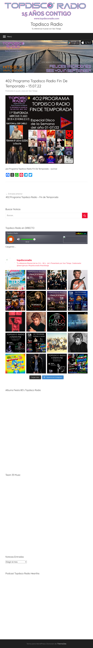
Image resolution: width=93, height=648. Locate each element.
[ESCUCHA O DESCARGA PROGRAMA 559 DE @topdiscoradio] (36, 280)
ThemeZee (61, 644)
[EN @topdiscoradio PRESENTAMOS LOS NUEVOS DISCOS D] (15, 343)
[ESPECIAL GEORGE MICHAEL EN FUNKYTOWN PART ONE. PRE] (78, 343)
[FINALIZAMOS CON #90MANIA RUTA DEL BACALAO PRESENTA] (57, 343)
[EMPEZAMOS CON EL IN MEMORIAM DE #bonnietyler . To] (36, 301)
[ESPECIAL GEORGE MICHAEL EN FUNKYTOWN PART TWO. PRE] (36, 322)
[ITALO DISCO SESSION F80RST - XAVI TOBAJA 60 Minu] (57, 322)
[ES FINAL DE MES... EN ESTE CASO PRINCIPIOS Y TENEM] (78, 364)
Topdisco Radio (47, 24)
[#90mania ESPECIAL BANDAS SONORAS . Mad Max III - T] (57, 280)
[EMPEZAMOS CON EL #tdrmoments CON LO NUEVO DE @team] (78, 322)
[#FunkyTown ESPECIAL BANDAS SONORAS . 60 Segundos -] (78, 280)
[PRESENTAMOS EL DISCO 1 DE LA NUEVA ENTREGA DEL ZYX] (15, 364)
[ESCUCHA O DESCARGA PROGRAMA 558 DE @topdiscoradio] (78, 301)
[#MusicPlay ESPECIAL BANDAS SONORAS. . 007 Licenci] (15, 301)
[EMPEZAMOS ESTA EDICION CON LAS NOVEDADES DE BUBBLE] (36, 364)
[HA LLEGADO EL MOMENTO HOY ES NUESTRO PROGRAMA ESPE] (57, 301)
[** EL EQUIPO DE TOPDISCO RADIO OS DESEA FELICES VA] (15, 280)
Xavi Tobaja (33, 91)
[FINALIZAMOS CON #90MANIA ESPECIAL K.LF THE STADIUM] (15, 322)
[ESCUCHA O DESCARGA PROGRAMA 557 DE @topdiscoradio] (36, 343)
